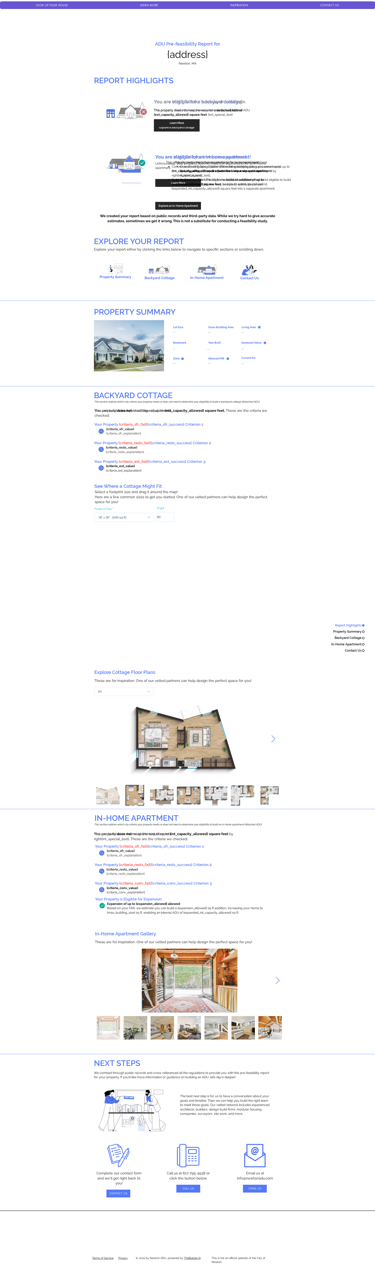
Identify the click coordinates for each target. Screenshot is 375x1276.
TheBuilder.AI (192, 1258)
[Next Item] (273, 739)
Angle (160, 508)
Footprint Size (103, 508)
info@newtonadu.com (255, 1178)
